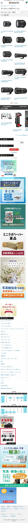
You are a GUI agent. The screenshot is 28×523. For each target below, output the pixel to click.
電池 (2, 361)
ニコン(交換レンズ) (12, 5)
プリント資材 (3, 353)
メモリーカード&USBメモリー (7, 366)
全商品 (2, 5)
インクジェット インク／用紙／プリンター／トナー (11, 372)
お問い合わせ (3, 510)
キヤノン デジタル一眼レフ (6, 320)
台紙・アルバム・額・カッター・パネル (9, 358)
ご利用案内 (8, 506)
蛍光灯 (2, 383)
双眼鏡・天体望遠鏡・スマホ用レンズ (8, 374)
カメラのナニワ (12, 514)
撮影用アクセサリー (5, 334)
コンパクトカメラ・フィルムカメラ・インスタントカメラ (12, 328)
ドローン (2, 380)
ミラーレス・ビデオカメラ (6, 326)
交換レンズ (6, 5)
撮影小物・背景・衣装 (5, 342)
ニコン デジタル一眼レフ (6, 323)
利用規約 (16, 508)
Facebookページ (4, 514)
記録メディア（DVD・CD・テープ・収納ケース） (11, 369)
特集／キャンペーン (5, 377)
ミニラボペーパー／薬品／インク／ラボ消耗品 (10, 350)
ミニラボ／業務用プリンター (6, 347)
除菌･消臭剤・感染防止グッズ (7, 388)
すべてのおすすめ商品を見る (22, 135)
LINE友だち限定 (4, 385)
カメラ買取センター (5, 516)
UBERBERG (13, 516)
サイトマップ (22, 508)
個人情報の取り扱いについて (6, 508)
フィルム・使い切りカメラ (6, 345)
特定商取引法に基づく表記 (18, 506)
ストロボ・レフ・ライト (6, 339)
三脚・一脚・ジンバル (5, 336)
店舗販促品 (3, 355)
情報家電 (2, 364)
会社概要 (2, 506)
